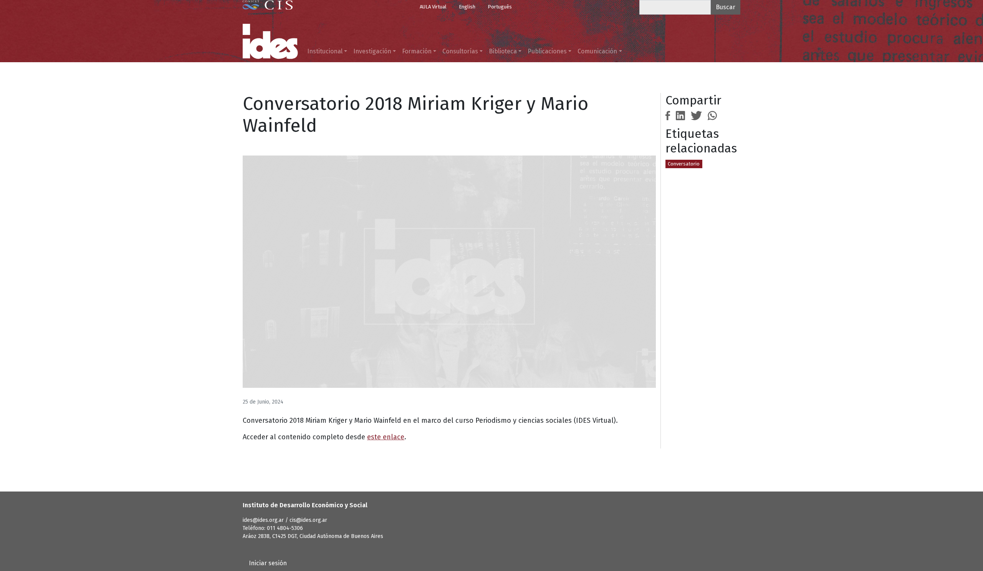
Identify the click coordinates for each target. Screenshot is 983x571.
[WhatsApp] (712, 115)
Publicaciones (547, 51)
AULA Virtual (433, 7)
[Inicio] (270, 41)
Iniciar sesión (268, 563)
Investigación (372, 51)
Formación (417, 51)
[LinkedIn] (680, 115)
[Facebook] (667, 115)
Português (500, 7)
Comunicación (597, 51)
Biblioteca (503, 51)
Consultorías (460, 51)
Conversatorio (684, 164)
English (467, 7)
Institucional (325, 51)
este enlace (385, 437)
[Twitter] (696, 115)
